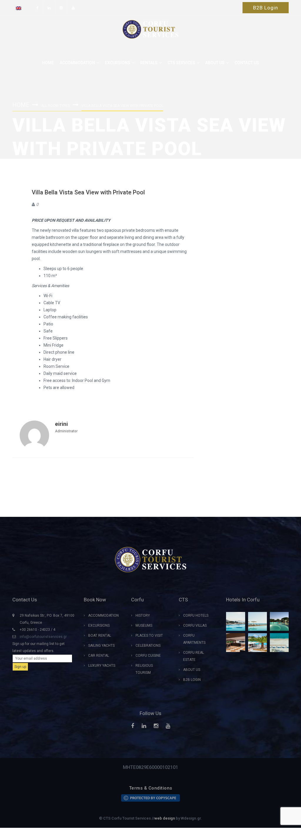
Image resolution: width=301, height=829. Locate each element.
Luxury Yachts (101, 665)
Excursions (117, 62)
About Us (191, 670)
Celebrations (148, 645)
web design (164, 818)
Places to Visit (149, 635)
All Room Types (55, 106)
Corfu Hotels (195, 615)
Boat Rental (99, 635)
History (143, 615)
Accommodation (77, 62)
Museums (144, 625)
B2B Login (265, 8)
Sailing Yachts (101, 645)
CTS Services (181, 62)
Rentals (149, 62)
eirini (61, 424)
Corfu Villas (195, 625)
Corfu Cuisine (148, 655)
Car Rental (98, 655)
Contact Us (247, 62)
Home (48, 62)
